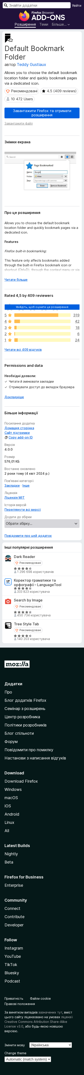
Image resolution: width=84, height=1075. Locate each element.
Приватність (13, 998)
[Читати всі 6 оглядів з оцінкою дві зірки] (42, 334)
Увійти (76, 5)
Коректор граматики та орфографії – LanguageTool (37, 582)
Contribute (14, 916)
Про (8, 692)
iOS (7, 806)
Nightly (11, 853)
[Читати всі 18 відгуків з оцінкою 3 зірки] (42, 327)
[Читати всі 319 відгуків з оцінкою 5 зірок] (42, 315)
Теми (43, 24)
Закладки (12, 485)
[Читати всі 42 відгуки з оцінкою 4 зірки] (42, 321)
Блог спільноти (19, 733)
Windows (13, 789)
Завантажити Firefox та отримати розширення (42, 113)
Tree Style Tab (26, 624)
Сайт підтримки (17, 433)
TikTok (10, 964)
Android (11, 814)
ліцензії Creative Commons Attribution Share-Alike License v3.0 (38, 1021)
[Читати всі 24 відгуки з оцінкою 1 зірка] (42, 340)
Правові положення (19, 1004)
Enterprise (13, 885)
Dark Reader (24, 557)
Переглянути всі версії (22, 509)
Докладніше (14, 397)
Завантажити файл (18, 123)
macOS (11, 797)
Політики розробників (25, 725)
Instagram (13, 948)
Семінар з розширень (24, 708)
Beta (8, 862)
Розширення (25, 24)
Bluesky (11, 972)
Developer (14, 925)
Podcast (12, 981)
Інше (26, 485)
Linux (9, 822)
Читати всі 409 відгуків (23, 349)
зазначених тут (50, 1012)
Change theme (15, 1053)
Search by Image (28, 600)
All (6, 830)
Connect (12, 908)
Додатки (13, 683)
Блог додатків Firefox (25, 700)
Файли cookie (40, 998)
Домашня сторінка (19, 428)
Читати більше (16, 279)
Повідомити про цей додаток (28, 536)
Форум (11, 741)
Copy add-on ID (21, 437)
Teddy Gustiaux (31, 64)
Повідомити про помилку (28, 749)
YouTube (12, 956)
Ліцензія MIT (14, 497)
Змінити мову (14, 1045)
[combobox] (37, 5)
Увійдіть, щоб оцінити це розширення (42, 307)
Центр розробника (22, 716)
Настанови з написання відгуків (35, 758)
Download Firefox (21, 781)
